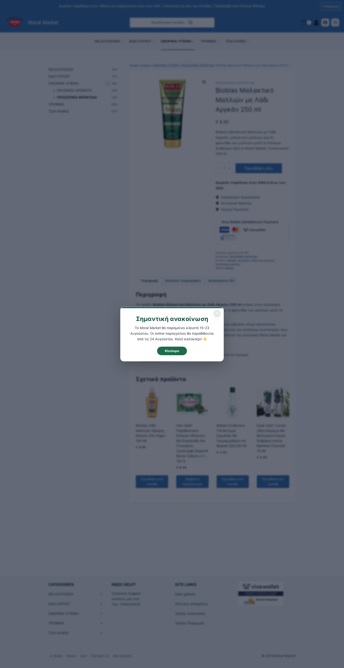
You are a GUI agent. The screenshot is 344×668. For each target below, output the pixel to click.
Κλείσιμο (172, 351)
